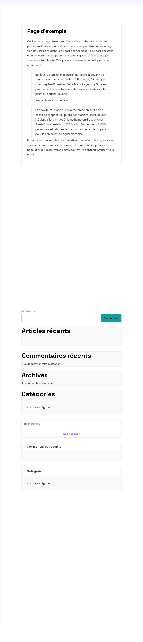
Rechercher (28, 311)
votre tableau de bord (69, 145)
